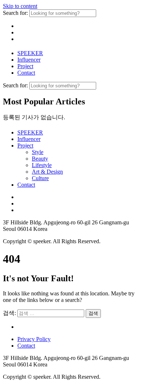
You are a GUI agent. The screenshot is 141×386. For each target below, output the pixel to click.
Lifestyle (42, 165)
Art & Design (47, 172)
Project (25, 66)
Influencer (28, 60)
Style (37, 152)
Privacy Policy (34, 339)
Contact (26, 73)
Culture (40, 178)
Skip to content (20, 6)
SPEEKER (30, 53)
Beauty (40, 158)
